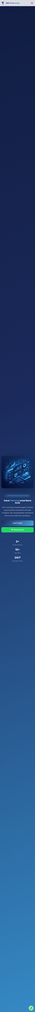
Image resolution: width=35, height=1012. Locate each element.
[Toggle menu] (32, 3)
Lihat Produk (17, 523)
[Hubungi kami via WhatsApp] (31, 1008)
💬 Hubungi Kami (17, 530)
